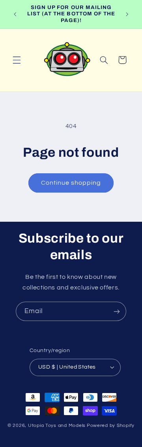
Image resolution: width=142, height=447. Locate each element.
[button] (16, 60)
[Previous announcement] (15, 14)
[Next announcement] (127, 14)
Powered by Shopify (111, 425)
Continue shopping (71, 183)
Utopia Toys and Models (57, 425)
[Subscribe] (117, 311)
